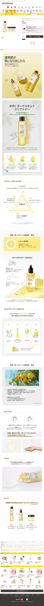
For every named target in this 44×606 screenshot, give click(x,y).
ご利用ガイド (11, 8)
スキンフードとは (8, 8)
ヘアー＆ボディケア (31, 11)
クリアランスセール (11, 11)
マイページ (33, 8)
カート (36, 8)
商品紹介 (6, 15)
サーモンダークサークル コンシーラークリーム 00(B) (39, 562)
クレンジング (21, 10)
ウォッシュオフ (25, 11)
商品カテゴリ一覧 (3, 15)
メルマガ (19, 8)
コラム (40, 8)
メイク (34, 11)
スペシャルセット (6, 11)
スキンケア (17, 11)
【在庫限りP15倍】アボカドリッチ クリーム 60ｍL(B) (4, 586)
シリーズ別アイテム (40, 11)
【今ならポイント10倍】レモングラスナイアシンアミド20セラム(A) (30, 562)
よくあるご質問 (22, 8)
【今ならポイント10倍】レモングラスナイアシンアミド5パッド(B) (13, 562)
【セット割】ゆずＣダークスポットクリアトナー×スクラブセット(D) (30, 575)
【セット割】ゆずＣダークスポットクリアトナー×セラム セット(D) (21, 586)
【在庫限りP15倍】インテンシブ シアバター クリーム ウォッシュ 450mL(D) (38, 586)
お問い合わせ (26, 8)
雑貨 (37, 11)
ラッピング (15, 8)
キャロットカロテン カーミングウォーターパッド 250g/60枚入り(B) (5, 562)
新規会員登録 (29, 8)
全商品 (3, 11)
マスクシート (28, 11)
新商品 (14, 11)
